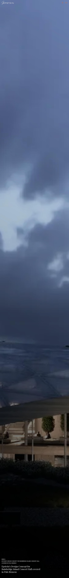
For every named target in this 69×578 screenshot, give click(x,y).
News (3, 559)
